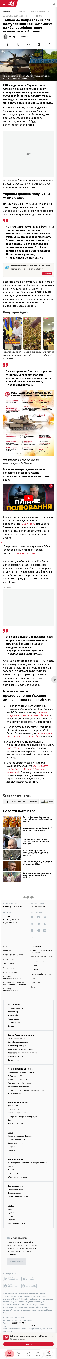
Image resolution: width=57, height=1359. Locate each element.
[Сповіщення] (54, 3)
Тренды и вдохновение (18, 1197)
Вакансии (34, 970)
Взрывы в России (15, 1056)
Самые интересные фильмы (20, 1136)
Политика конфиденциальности (12, 977)
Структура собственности (40, 974)
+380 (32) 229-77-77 (18, 1323)
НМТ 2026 (12, 1170)
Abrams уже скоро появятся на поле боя (29, 735)
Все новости (14, 1004)
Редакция (7, 950)
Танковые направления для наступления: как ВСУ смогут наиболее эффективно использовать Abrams (42, 11)
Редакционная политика (13, 955)
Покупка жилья (14, 1193)
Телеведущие (8, 964)
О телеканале (8, 959)
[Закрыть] (52, 1336)
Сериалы (11, 1150)
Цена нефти (13, 1106)
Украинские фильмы (17, 1140)
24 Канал (7, 11)
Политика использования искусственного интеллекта (14, 983)
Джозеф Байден (15, 748)
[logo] (11, 3)
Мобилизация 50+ (15, 1076)
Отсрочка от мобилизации (19, 1087)
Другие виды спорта (16, 1223)
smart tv (11, 1286)
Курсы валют (13, 1109)
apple (29, 1279)
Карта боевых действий (18, 1042)
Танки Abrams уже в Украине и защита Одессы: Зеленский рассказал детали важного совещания (28, 184)
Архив (32, 978)
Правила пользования (12, 972)
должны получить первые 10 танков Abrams (27, 714)
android (11, 1279)
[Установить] (28, 1341)
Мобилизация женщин (17, 1079)
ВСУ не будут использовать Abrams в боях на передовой (27, 769)
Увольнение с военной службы (21, 1072)
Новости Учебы (15, 1159)
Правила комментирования (41, 956)
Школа (10, 1166)
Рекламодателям (10, 968)
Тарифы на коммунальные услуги (22, 1116)
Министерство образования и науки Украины (27, 1163)
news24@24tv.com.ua (12, 907)
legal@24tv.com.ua (34, 1326)
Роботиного (27, 523)
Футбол (11, 1213)
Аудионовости (14, 1022)
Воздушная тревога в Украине (21, 1049)
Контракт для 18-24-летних (19, 1083)
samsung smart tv (29, 1286)
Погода (11, 1026)
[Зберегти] (49, 44)
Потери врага (13, 1060)
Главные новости (15, 1008)
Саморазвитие (14, 1173)
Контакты (34, 965)
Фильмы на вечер (15, 1143)
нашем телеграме (26, 553)
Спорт (11, 1205)
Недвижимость (15, 1186)
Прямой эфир (13, 1015)
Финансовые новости (17, 1113)
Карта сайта (35, 983)
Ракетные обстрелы (16, 1038)
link (32, 917)
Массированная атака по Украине (22, 1053)
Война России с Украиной (21, 1035)
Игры (32, 987)
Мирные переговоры (17, 1046)
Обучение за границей (17, 1177)
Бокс (10, 1209)
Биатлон (11, 1220)
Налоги (11, 1120)
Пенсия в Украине (15, 1124)
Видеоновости (14, 1019)
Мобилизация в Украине (20, 1069)
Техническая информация (41, 961)
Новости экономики (18, 1102)
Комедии (11, 1147)
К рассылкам (16, 1261)
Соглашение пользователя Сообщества (41, 951)
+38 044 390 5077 (37, 907)
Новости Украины (20, 11)
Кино (10, 1132)
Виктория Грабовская (18, 37)
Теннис (11, 1216)
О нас (5, 946)
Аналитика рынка (15, 1189)
